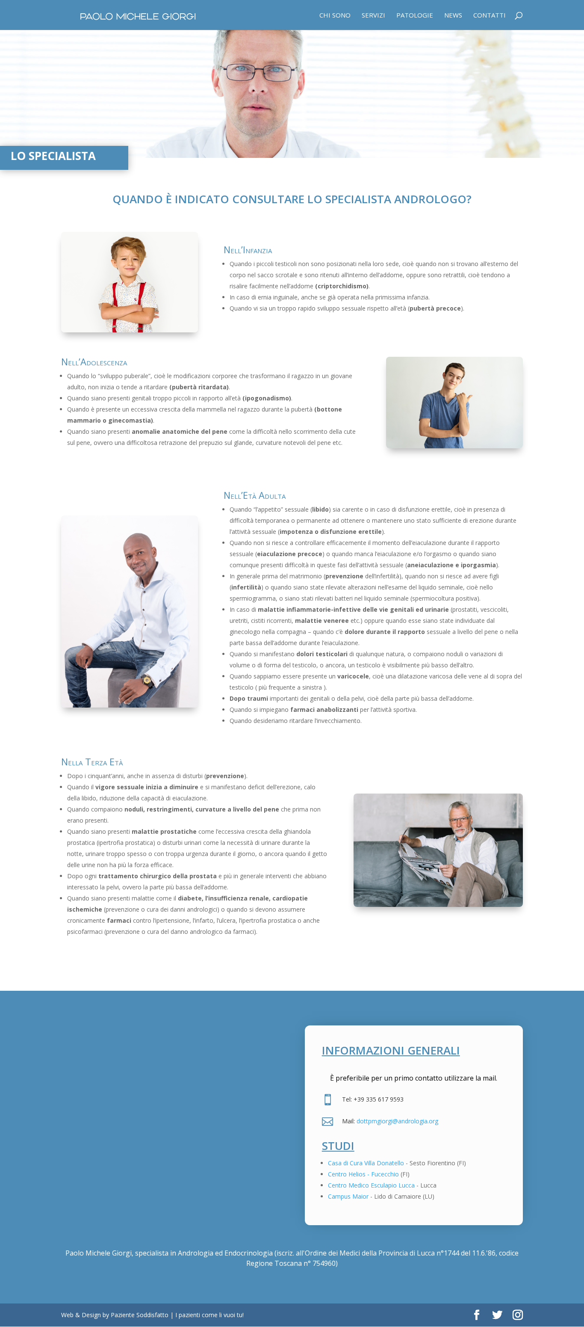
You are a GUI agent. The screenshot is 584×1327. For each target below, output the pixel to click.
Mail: (349, 1121)
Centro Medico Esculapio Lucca (371, 1185)
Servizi (373, 15)
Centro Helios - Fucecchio (363, 1174)
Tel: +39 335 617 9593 (373, 1099)
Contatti (489, 15)
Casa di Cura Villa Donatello (366, 1163)
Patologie (414, 15)
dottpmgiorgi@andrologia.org (397, 1121)
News (453, 15)
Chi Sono (335, 15)
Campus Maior (348, 1196)
